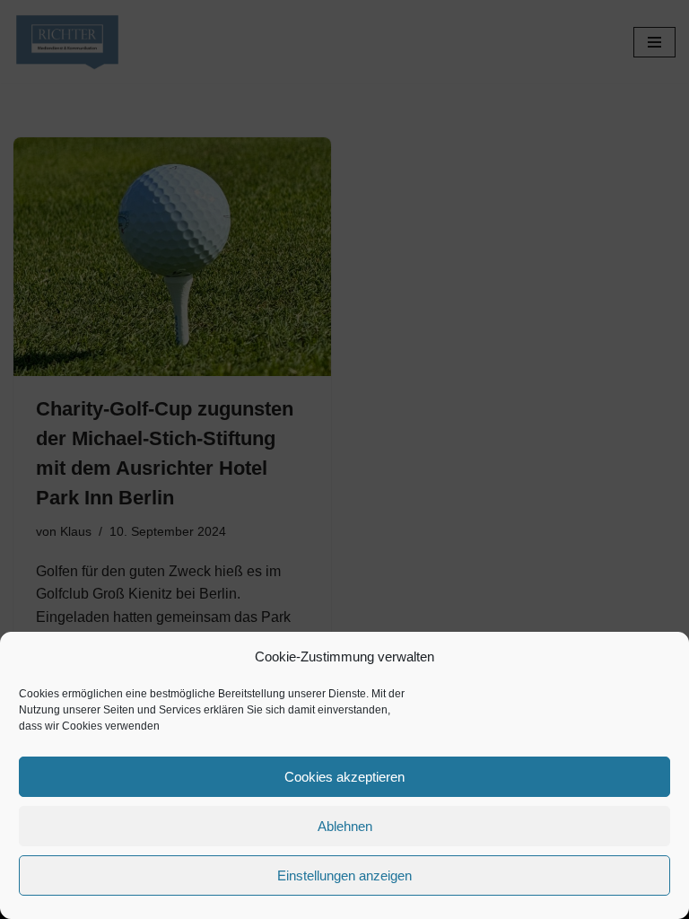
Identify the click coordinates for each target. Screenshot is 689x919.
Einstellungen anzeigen (344, 875)
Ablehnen (345, 826)
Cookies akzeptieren (344, 776)
